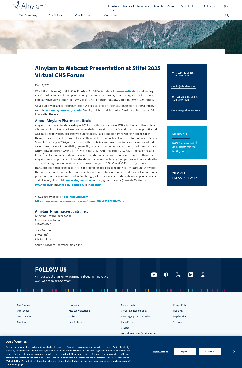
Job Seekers (75, 322)
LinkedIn (63, 185)
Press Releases (128, 322)
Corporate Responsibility (134, 310)
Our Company (24, 305)
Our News (22, 322)
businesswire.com (76, 197)
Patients (73, 316)
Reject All (185, 351)
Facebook (76, 185)
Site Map (177, 322)
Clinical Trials (128, 305)
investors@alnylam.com (185, 110)
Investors (74, 305)
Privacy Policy (180, 305)
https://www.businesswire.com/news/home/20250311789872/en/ (79, 201)
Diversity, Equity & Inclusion (135, 316)
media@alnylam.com (183, 86)
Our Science (23, 310)
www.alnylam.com (78, 180)
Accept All (210, 351)
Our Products (24, 316)
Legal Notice (179, 316)
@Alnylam (42, 185)
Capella (125, 327)
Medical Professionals (80, 310)
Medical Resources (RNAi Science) (138, 333)
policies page (16, 364)
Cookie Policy (71, 361)
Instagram (95, 185)
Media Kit (178, 310)
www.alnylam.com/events (64, 110)
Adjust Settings (160, 351)
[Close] (234, 351)
